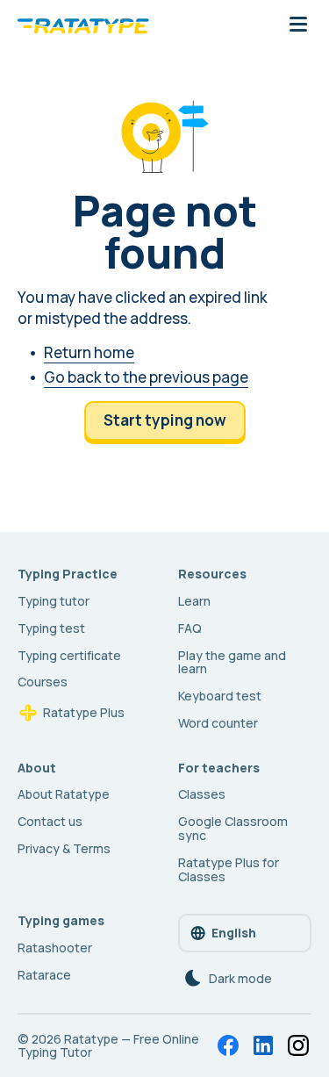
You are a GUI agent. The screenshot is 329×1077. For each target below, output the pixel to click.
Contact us (50, 821)
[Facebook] (228, 1045)
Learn (194, 600)
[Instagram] (298, 1045)
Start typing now (165, 420)
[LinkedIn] (263, 1045)
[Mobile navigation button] (298, 25)
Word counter (218, 722)
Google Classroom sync (233, 828)
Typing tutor (53, 600)
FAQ (190, 628)
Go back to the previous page (146, 377)
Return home (89, 352)
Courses (43, 681)
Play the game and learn (232, 662)
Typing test (51, 628)
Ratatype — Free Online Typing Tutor (108, 1045)
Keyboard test (219, 695)
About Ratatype (64, 794)
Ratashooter (55, 947)
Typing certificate (69, 655)
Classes (201, 794)
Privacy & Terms (64, 848)
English (233, 932)
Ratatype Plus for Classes (228, 869)
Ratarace (44, 974)
